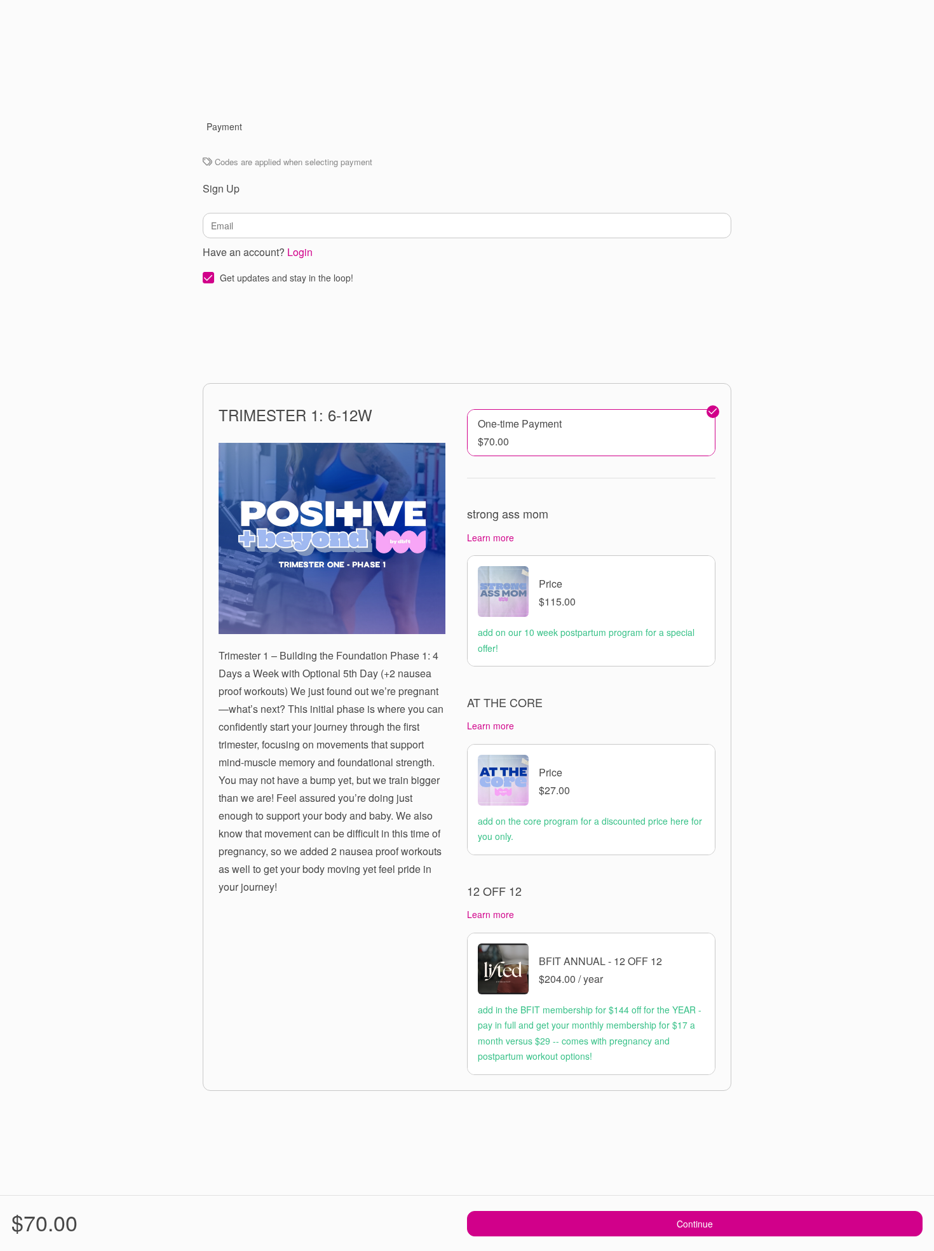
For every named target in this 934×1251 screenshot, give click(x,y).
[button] (591, 432)
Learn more (490, 537)
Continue (695, 1223)
